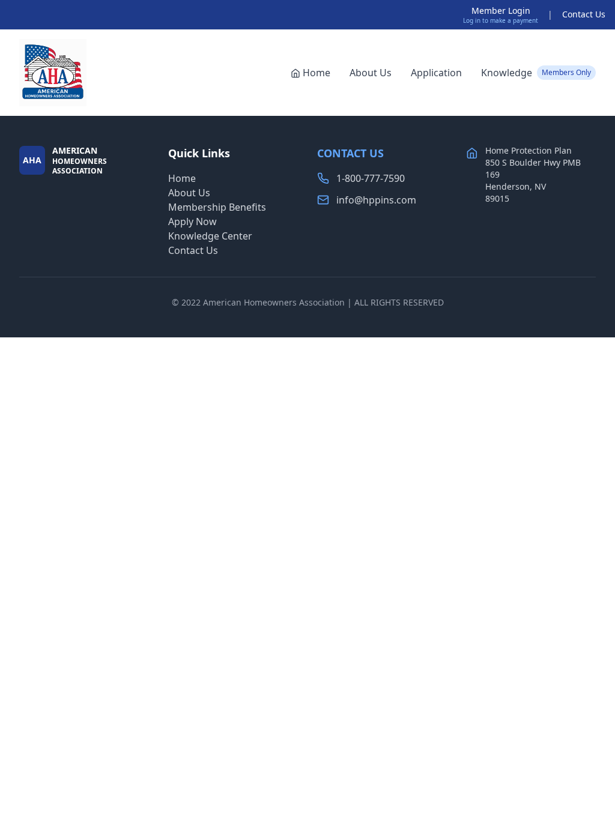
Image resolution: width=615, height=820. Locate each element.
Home (316, 72)
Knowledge (536, 72)
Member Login (500, 10)
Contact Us (583, 14)
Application (436, 72)
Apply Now (192, 221)
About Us (371, 72)
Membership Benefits (217, 207)
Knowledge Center (210, 236)
